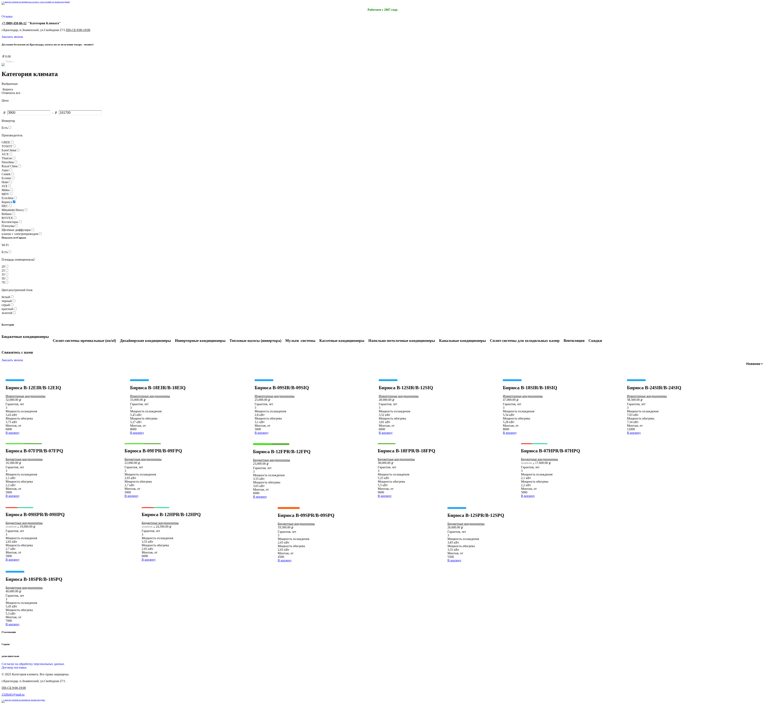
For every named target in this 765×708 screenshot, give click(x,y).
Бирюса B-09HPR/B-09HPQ (35, 514)
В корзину (13, 432)
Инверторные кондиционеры (25, 396)
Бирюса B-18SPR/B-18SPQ (34, 579)
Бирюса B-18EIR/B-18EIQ (158, 387)
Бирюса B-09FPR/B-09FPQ (153, 450)
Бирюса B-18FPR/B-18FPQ (406, 450)
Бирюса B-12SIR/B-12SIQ (406, 387)
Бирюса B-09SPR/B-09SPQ (306, 515)
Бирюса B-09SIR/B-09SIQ (282, 387)
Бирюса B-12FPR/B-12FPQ (282, 451)
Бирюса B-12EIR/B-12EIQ (33, 387)
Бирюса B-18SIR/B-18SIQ (530, 387)
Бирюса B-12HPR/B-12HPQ (171, 514)
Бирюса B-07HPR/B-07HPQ (550, 450)
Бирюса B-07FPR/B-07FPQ (34, 450)
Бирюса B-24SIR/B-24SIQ (654, 387)
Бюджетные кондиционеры (24, 459)
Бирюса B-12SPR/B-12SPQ (475, 515)
